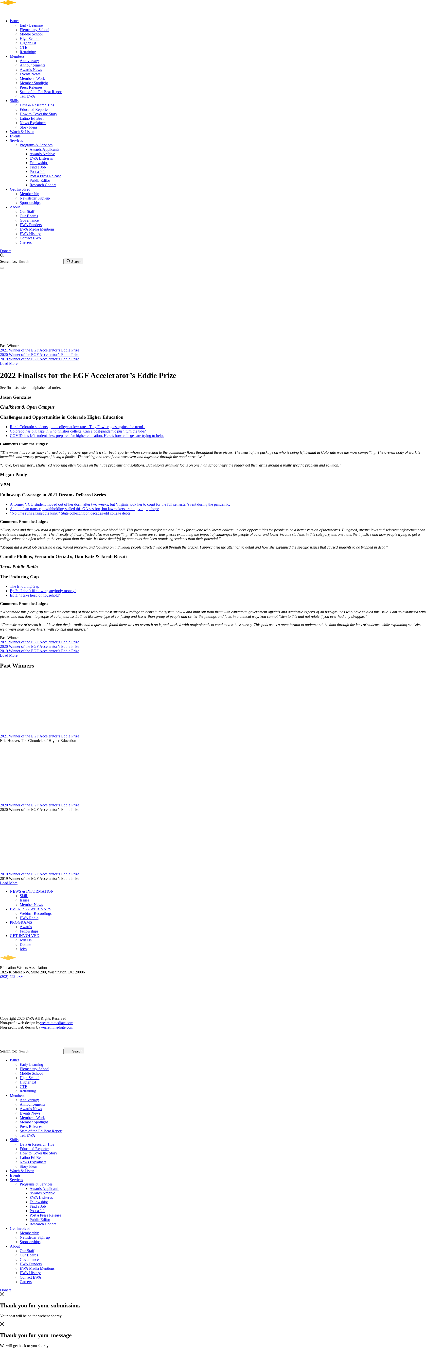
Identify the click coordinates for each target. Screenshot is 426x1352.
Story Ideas (28, 127)
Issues (14, 21)
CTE (23, 47)
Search (75, 262)
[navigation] (2, 267)
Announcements (32, 65)
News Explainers (33, 123)
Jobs (23, 949)
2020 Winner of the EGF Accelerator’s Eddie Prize (39, 354)
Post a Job (37, 171)
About (15, 207)
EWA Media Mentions (37, 229)
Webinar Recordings (36, 913)
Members (17, 56)
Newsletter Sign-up (35, 198)
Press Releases (31, 87)
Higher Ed (28, 43)
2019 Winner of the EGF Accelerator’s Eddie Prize (39, 359)
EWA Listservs (41, 158)
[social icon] (5, 986)
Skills (14, 101)
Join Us (26, 940)
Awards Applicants (44, 149)
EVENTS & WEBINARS (30, 909)
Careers (26, 242)
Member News (31, 904)
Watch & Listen (22, 132)
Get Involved (20, 189)
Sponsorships (30, 202)
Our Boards (29, 216)
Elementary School (34, 30)
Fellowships (39, 163)
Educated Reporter (34, 109)
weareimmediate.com (56, 1023)
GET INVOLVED (24, 936)
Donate (5, 251)
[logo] (22, 12)
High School (29, 38)
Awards (26, 927)
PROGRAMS (21, 922)
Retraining (28, 52)
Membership (29, 194)
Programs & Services (36, 145)
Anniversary (29, 61)
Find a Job (38, 167)
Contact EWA (30, 238)
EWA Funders (31, 225)
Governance (29, 220)
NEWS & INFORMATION (32, 891)
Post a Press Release (45, 176)
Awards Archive (42, 154)
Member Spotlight (34, 83)
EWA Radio (29, 918)
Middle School (31, 34)
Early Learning (31, 25)
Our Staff (27, 211)
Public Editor (40, 180)
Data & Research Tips (37, 105)
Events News (30, 74)
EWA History (30, 234)
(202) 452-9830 (12, 976)
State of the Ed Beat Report (41, 92)
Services (16, 140)
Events (15, 136)
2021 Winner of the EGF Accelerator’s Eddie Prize (39, 350)
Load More (9, 363)
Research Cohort (43, 185)
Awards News (31, 69)
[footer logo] (22, 963)
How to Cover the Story (38, 114)
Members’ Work (32, 78)
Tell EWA (27, 96)
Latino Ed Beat (31, 118)
